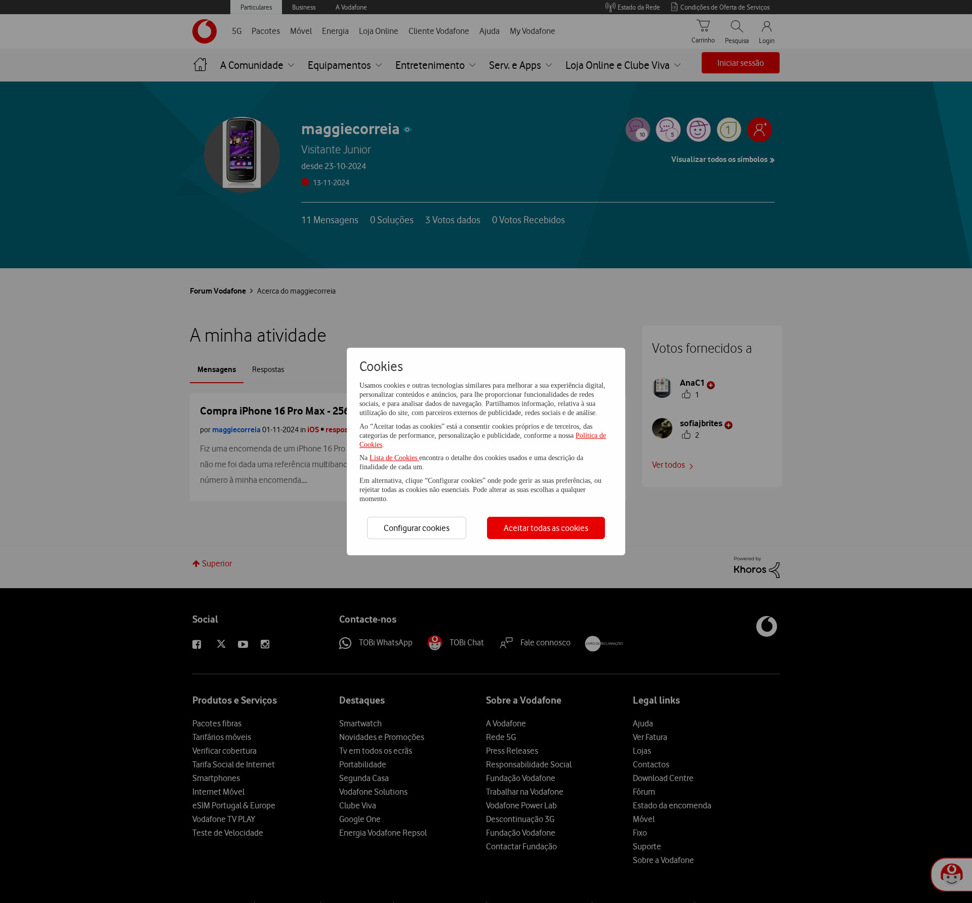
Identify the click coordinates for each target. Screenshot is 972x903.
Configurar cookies (417, 528)
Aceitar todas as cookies (546, 528)
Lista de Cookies (394, 458)
